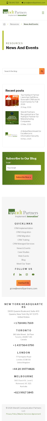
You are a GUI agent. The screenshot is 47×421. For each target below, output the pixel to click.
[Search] (42, 71)
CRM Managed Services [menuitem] (23, 244)
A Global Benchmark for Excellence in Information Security (31, 133)
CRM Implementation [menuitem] (23, 228)
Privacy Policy (11, 414)
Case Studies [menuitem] (23, 252)
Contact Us (23, 283)
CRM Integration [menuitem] (23, 232)
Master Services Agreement (29, 414)
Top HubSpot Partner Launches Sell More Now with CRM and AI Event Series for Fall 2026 (30, 99)
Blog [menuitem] (23, 260)
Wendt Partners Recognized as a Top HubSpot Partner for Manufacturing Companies (30, 117)
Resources (14, 24)
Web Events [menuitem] (23, 256)
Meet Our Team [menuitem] (23, 264)
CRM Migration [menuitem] (23, 236)
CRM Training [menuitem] (23, 240)
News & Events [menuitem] (23, 248)
